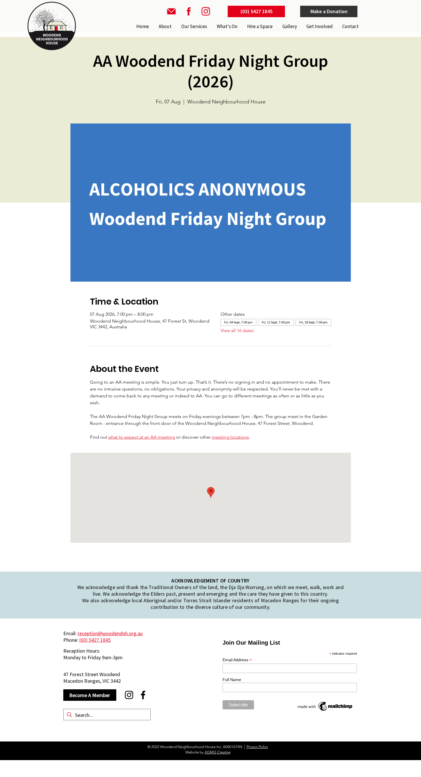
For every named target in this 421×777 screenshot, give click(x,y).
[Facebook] (143, 695)
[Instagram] (129, 695)
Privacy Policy (257, 747)
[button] (193, 26)
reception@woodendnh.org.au (110, 633)
